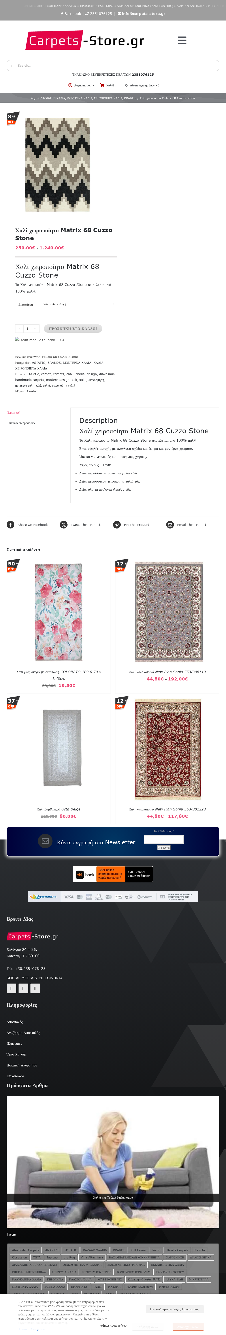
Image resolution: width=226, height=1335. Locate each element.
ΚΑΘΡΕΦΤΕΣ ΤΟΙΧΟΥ (170, 1272)
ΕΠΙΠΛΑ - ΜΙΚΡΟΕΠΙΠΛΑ (29, 1272)
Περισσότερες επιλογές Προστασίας (174, 1309)
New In (199, 1250)
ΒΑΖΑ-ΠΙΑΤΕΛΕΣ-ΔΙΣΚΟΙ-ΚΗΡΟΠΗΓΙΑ (134, 1257)
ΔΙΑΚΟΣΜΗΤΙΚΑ (200, 1257)
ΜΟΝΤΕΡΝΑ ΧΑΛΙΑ (77, 362)
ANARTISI (52, 1250)
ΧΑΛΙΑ (99, 362)
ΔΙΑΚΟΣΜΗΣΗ (175, 1257)
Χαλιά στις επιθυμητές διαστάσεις (113, 1197)
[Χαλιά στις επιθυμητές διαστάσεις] (113, 1162)
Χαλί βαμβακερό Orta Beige (59, 809)
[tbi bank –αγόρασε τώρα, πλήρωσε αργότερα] (113, 874)
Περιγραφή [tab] (13, 412)
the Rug (69, 1257)
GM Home (138, 1250)
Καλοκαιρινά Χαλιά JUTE (144, 1279)
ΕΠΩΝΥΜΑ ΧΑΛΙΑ (64, 1272)
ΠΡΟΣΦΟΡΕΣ (79, 1287)
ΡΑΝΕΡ (98, 1287)
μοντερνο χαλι (24, 385)
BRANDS (54, 362)
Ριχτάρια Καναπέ (169, 1287)
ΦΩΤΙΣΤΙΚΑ (91, 1294)
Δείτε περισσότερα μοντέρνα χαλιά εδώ (108, 473)
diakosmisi (107, 374)
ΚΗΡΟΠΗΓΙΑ (55, 1279)
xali (74, 380)
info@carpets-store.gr (143, 13)
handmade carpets (29, 380)
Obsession (19, 1257)
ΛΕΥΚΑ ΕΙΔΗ (174, 1279)
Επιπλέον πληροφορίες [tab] (21, 423)
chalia (80, 374)
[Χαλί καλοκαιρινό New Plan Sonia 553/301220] (167, 701)
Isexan (156, 1250)
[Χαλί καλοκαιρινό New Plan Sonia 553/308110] (167, 563)
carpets (58, 374)
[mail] (23, 988)
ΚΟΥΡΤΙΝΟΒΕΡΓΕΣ (110, 1279)
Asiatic (34, 374)
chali (69, 374)
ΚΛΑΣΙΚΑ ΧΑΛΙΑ (80, 1279)
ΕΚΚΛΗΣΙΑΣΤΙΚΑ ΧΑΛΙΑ (167, 1265)
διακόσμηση (96, 380)
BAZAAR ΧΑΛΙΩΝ (95, 1250)
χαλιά (46, 385)
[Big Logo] (85, 23)
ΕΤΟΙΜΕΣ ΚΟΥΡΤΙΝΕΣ (96, 1272)
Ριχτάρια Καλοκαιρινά (139, 1287)
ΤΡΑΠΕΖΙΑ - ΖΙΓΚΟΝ (64, 1294)
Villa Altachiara (92, 1257)
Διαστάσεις (26, 304)
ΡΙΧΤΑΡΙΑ (114, 1287)
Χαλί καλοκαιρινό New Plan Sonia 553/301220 (167, 809)
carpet (46, 374)
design (92, 374)
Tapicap (52, 1257)
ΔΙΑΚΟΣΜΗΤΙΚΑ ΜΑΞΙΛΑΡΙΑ (82, 1265)
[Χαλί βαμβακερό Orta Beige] (59, 701)
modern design (58, 380)
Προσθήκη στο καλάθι (73, 328)
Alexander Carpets (25, 1250)
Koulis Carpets (177, 1250)
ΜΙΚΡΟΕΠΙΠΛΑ (199, 1279)
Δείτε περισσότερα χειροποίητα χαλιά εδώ (109, 481)
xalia (82, 380)
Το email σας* (164, 831)
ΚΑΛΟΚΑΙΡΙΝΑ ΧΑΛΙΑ (26, 1279)
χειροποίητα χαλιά (63, 385)
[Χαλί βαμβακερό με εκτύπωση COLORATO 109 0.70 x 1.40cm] (59, 563)
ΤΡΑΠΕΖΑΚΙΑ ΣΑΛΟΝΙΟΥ (28, 1294)
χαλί (38, 385)
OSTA (37, 1257)
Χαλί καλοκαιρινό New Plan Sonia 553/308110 (167, 671)
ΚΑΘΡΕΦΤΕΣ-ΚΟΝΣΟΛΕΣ (133, 1272)
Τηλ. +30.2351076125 (26, 968)
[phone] (35, 988)
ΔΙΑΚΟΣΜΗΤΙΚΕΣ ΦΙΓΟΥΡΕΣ (126, 1265)
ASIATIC (38, 362)
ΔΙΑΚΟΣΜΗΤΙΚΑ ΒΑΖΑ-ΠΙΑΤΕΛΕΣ (34, 1265)
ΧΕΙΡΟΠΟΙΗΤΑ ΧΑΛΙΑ (31, 368)
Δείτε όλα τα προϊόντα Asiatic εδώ (105, 489)
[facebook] (11, 988)
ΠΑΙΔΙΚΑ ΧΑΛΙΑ (54, 1287)
